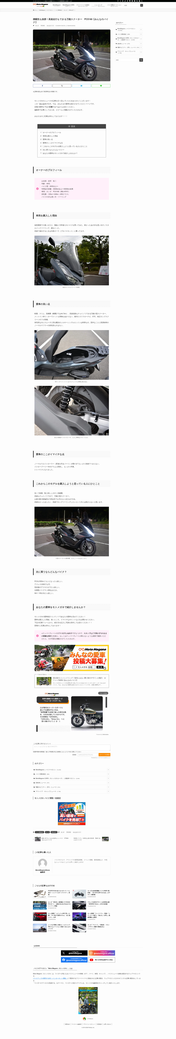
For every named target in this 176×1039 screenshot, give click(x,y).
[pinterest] (132, 1)
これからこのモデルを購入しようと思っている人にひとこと (65, 146)
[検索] (142, 1)
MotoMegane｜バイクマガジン (48, 770)
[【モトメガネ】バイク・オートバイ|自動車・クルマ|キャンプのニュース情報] (40, 5)
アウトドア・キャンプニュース (48, 791)
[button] (42, 85)
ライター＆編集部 (76, 1024)
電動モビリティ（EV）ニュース (48, 787)
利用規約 (99, 1024)
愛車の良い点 (48, 139)
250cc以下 (54, 832)
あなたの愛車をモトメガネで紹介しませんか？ (60, 153)
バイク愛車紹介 (39, 832)
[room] (127, 1)
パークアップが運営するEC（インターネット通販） (50, 978)
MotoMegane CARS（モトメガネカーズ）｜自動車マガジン (58, 778)
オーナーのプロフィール (52, 132)
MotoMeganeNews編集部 (42, 871)
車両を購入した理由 (50, 136)
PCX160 (43, 25)
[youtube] (134, 1)
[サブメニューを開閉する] (108, 769)
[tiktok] (125, 1)
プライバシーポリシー (89, 1024)
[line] (130, 1)
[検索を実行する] (141, 5)
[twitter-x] (120, 1)
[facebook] (118, 1)
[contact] (139, 1)
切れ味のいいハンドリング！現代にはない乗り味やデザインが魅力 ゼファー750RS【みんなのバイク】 (79, 679)
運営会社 (67, 1024)
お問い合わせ (107, 1024)
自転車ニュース (42, 783)
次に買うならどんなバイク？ (53, 149)
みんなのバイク (50, 25)
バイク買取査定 (42, 774)
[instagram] (123, 1)
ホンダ (37, 25)
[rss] (137, 1)
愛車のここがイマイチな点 (53, 142)
